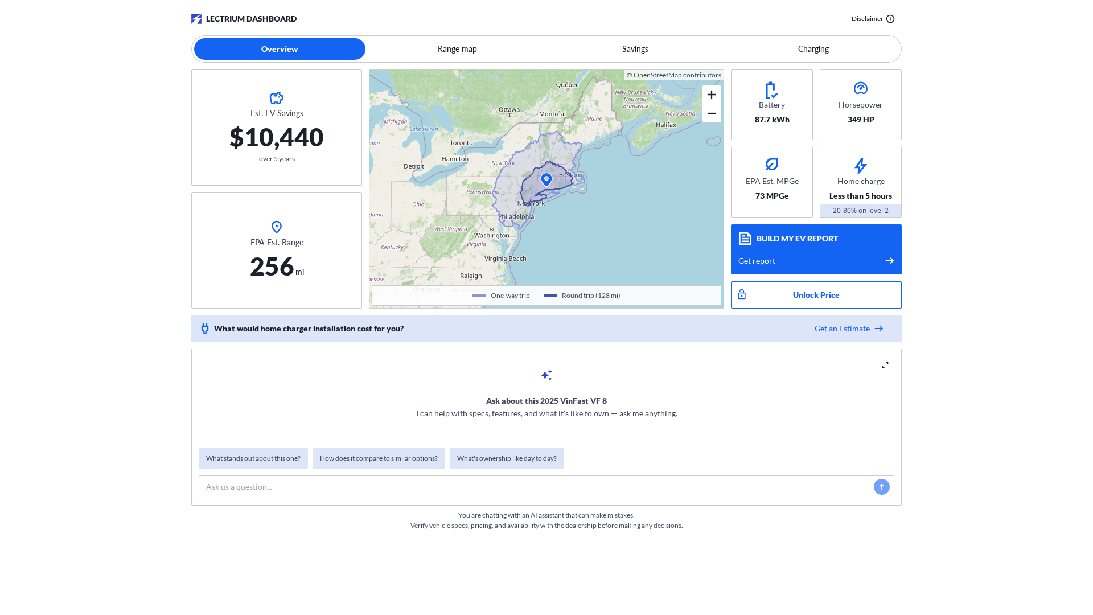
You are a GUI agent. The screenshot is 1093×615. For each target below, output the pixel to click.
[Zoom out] (711, 113)
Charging (813, 49)
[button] (546, 180)
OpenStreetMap (658, 75)
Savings (635, 49)
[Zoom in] (711, 94)
